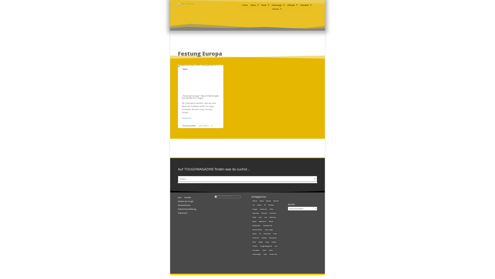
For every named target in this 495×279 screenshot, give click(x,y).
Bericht (276, 201)
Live (265, 217)
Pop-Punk (267, 234)
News (253, 5)
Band (262, 201)
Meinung (273, 217)
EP (265, 205)
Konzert (264, 213)
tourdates (256, 250)
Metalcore (262, 221)
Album (254, 201)
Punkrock (255, 238)
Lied (260, 217)
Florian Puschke (189, 126)
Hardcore (263, 209)
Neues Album (257, 230)
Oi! (260, 234)
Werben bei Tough (185, 201)
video (271, 250)
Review (264, 238)
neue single (269, 230)
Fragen (254, 209)
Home (245, 5)
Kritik (254, 217)
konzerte (273, 213)
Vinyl (265, 254)
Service (275, 9)
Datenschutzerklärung (187, 209)
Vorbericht (273, 254)
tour (276, 246)
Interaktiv (304, 5)
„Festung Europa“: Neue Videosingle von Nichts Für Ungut (200, 96)
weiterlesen (186, 118)
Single (260, 242)
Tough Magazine (266, 246)
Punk (275, 234)
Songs (273, 242)
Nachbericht (267, 225)
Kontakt (187, 198)
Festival (271, 205)
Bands (268, 201)
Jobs (180, 198)
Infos (271, 209)
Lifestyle (291, 5)
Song (267, 242)
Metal (254, 221)
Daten (259, 205)
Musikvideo (256, 225)
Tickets (254, 246)
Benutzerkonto (184, 205)
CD (253, 205)
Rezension (273, 238)
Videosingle (256, 254)
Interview (255, 213)
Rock (254, 242)
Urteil (264, 250)
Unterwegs (277, 5)
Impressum (182, 213)
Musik (263, 5)
